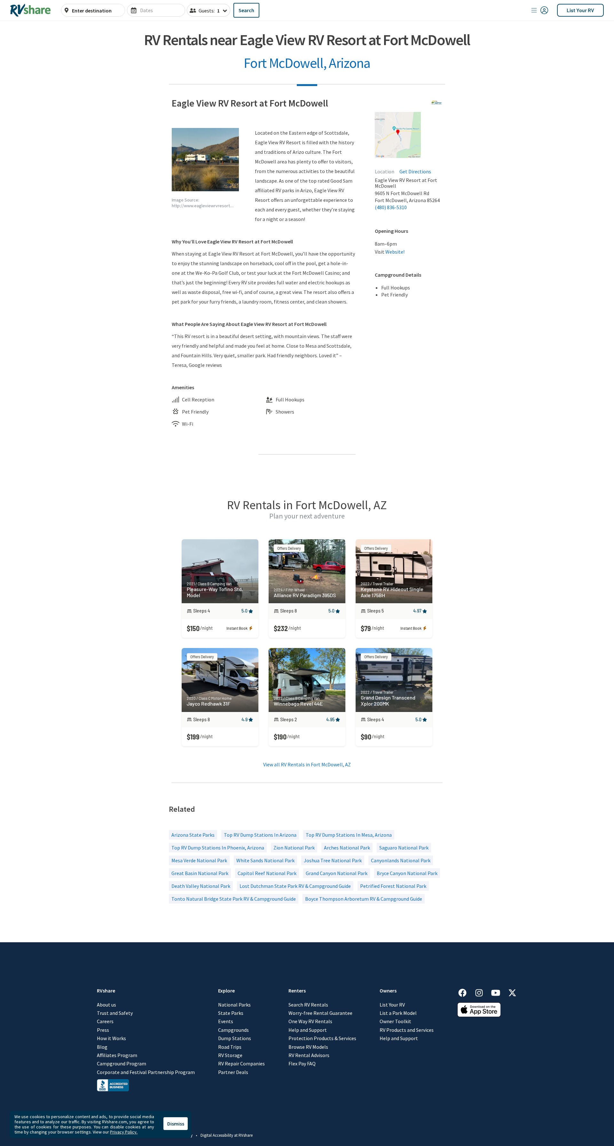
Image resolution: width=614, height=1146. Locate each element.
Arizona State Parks (193, 835)
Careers (105, 1021)
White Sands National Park (265, 860)
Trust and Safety (115, 1013)
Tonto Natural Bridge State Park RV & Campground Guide (233, 899)
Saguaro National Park (404, 847)
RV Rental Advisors (308, 1055)
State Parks (230, 1013)
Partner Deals (233, 1072)
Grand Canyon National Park (336, 873)
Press (103, 1030)
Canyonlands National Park (400, 860)
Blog (102, 1047)
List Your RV (580, 10)
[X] (512, 992)
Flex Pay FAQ (302, 1063)
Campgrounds (233, 1030)
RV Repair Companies (241, 1063)
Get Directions (415, 171)
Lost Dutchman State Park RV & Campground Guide (295, 886)
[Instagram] (482, 992)
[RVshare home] (30, 10)
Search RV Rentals (308, 1005)
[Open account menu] (540, 10)
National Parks (234, 1005)
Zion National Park (294, 847)
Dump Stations (234, 1038)
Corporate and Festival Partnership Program (146, 1072)
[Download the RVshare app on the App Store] (479, 1015)
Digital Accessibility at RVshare (227, 1135)
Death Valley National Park (200, 886)
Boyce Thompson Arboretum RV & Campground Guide (363, 899)
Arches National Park (347, 847)
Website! (395, 252)
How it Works (111, 1038)
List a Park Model (398, 1013)
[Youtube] (499, 992)
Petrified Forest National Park (393, 886)
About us (106, 1005)
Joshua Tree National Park (333, 860)
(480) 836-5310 (391, 207)
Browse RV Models (308, 1047)
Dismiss (175, 1123)
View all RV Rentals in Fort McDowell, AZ (307, 764)
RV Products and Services (407, 1030)
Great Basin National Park (199, 873)
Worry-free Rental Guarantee (320, 1013)
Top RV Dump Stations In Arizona (260, 835)
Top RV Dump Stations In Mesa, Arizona (349, 835)
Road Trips (229, 1047)
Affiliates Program (117, 1055)
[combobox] (96, 10)
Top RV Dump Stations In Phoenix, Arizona (217, 847)
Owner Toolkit (395, 1021)
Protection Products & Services (322, 1038)
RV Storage (230, 1055)
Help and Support (307, 1030)
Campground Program (121, 1063)
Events (225, 1021)
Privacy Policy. (124, 1132)
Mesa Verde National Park (199, 860)
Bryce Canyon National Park (407, 873)
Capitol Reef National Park (267, 873)
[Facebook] (465, 992)
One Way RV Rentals (310, 1021)
